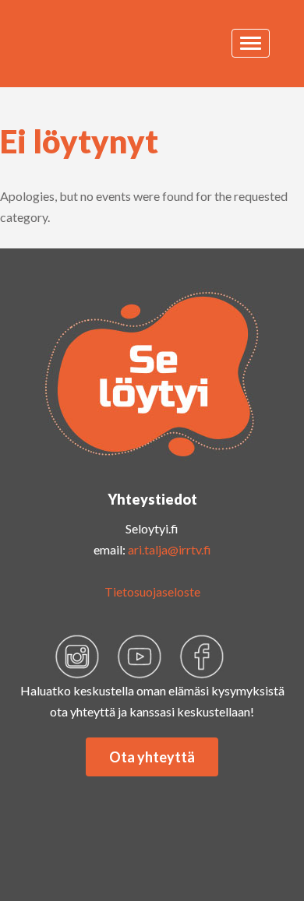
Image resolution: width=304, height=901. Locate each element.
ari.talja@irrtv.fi (169, 549)
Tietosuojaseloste (152, 591)
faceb (202, 656)
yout (139, 656)
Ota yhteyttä (152, 756)
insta (77, 656)
